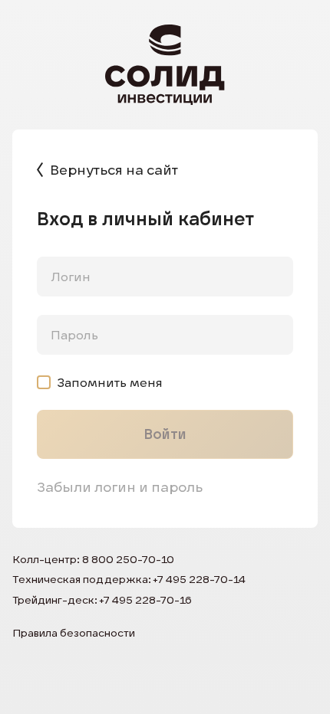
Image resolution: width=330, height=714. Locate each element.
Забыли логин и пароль (120, 487)
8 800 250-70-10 (128, 559)
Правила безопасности (73, 633)
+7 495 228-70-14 (199, 579)
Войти (165, 434)
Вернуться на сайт (114, 169)
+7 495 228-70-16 (146, 600)
